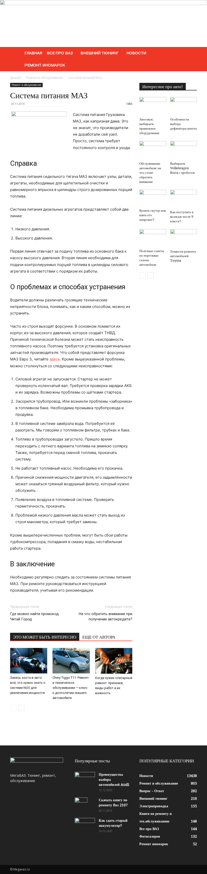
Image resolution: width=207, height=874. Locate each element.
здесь (54, 359)
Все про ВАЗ (60, 53)
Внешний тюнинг (100, 53)
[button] (191, 53)
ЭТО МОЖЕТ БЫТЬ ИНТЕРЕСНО (44, 637)
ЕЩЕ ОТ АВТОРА (98, 637)
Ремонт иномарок (44, 65)
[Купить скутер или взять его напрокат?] (152, 198)
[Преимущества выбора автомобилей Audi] (85, 779)
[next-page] (21, 708)
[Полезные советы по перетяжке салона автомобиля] (152, 238)
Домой (15, 78)
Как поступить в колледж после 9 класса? (181, 216)
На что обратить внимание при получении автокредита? (105, 616)
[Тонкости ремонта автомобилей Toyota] (183, 238)
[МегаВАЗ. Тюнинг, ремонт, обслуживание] (103, 23)
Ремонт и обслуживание (44, 78)
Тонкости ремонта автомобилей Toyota (183, 256)
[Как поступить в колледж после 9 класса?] (183, 199)
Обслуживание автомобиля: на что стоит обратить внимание (150, 173)
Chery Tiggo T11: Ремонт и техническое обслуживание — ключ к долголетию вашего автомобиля (71, 688)
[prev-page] (13, 708)
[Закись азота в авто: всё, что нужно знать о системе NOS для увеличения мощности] (28, 660)
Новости (136, 53)
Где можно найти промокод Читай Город (34, 616)
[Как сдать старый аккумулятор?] (85, 825)
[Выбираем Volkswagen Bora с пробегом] (183, 150)
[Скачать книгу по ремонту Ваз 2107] (85, 806)
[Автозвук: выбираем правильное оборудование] (152, 106)
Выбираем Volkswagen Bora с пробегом (182, 168)
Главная (33, 53)
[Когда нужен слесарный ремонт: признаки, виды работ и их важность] (113, 661)
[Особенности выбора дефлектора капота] (183, 106)
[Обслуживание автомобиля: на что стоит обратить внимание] (152, 150)
